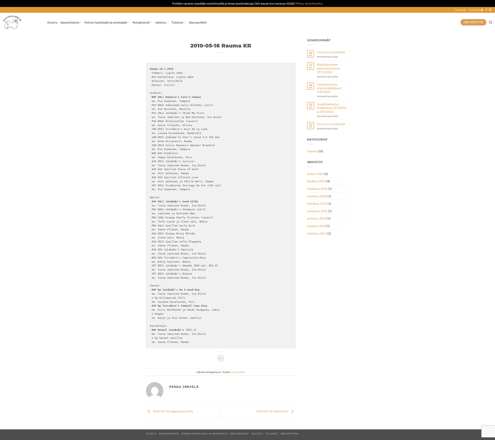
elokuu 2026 (315, 173)
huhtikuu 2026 (317, 196)
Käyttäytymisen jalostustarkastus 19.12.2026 (328, 68)
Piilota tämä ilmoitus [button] (309, 3)
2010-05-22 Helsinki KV (272, 411)
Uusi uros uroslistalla (331, 52)
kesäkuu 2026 (316, 181)
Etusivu (52, 22)
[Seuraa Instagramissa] (490, 9)
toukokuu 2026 (317, 188)
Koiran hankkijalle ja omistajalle (105, 22)
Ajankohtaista (69, 22)
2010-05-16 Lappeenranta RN (172, 411)
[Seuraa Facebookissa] (486, 9)
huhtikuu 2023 (317, 233)
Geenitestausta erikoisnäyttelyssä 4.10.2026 (329, 87)
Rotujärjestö (141, 22)
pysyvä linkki (237, 372)
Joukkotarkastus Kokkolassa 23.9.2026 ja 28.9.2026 (331, 107)
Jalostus (160, 22)
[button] (476, 10)
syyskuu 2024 (316, 226)
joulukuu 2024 (316, 218)
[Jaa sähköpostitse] (221, 358)
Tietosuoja (460, 9)
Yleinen (312, 151)
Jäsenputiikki (198, 22)
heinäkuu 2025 (317, 203)
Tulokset (177, 22)
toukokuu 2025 (317, 211)
